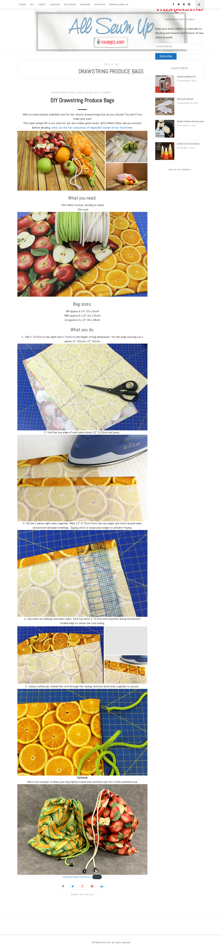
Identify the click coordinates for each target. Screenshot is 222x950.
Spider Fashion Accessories (190, 121)
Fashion (85, 4)
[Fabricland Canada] (111, 31)
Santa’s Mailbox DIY (186, 76)
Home (22, 4)
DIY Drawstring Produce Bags (82, 100)
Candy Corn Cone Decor (188, 143)
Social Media (60, 92)
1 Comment (106, 92)
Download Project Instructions (77, 877)
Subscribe (166, 56)
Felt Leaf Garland (185, 98)
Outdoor (70, 4)
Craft (42, 4)
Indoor (55, 4)
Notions (100, 4)
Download (97, 877)
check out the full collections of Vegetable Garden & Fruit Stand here (91, 127)
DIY (32, 4)
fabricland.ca (119, 4)
